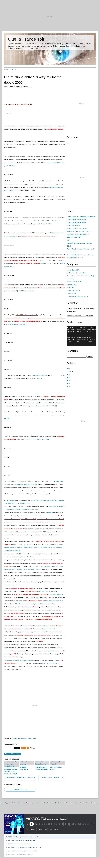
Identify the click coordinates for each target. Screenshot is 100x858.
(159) (72, 285)
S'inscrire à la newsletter (12, 754)
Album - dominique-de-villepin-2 (77, 222)
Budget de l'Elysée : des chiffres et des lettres (80, 231)
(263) (76, 273)
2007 (68, 380)
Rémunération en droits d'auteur (54, 803)
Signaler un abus (35, 803)
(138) (71, 293)
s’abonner (32, 829)
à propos (55, 829)
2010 (68, 369)
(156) (70, 287)
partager (44, 829)
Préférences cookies (94, 803)
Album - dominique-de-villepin (76, 219)
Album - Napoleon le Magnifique (77, 228)
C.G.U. (43, 803)
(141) (73, 290)
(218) (80, 276)
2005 (68, 386)
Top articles (21, 803)
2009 (68, 374)
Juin (70, 372)
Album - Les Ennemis (73, 225)
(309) (73, 270)
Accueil (6, 69)
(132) (77, 296)
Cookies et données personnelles (80, 803)
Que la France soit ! (27, 39)
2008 (68, 377)
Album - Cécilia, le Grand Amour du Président (81, 217)
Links (68, 240)
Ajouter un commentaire (20, 789)
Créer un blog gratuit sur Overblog (8, 803)
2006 (68, 383)
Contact (13, 69)
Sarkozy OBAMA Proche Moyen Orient (24, 738)
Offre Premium (67, 803)
